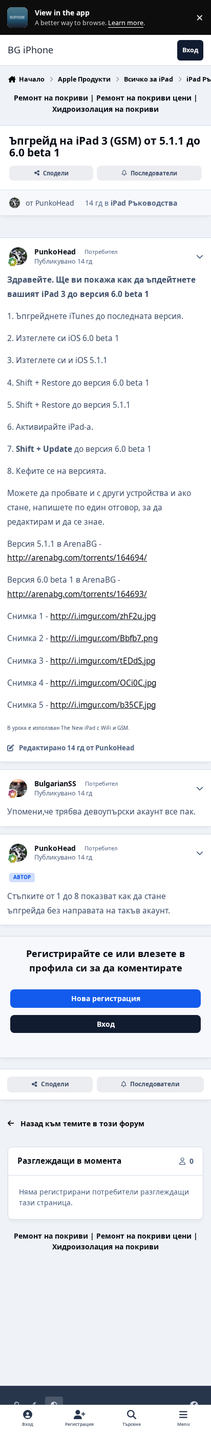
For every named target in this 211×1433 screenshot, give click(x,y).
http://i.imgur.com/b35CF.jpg (103, 705)
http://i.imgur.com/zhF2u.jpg (103, 616)
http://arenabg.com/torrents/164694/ (77, 557)
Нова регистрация (105, 998)
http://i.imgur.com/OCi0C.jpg (103, 683)
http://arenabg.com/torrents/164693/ (77, 594)
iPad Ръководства (144, 203)
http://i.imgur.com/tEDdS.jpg (102, 660)
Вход (106, 1024)
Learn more (19, 18)
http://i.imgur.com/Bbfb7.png (104, 638)
